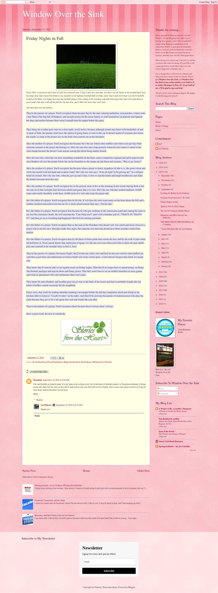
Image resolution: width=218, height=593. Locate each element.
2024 (161, 162)
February (165, 261)
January (164, 266)
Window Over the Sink (63, 14)
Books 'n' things (162, 126)
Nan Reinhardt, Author (169, 418)
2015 (161, 299)
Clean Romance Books (184, 330)
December (165, 175)
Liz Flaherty (46, 405)
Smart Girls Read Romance (171, 441)
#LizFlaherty (86, 362)
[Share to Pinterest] (63, 358)
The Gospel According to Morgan (172, 433)
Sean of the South (166, 431)
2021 (161, 272)
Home (86, 470)
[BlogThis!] (54, 358)
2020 (161, 276)
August (164, 234)
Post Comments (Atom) (43, 476)
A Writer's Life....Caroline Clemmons (175, 408)
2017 (161, 290)
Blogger (131, 587)
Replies (39, 399)
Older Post (143, 470)
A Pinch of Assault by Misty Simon (173, 411)
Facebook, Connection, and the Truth (50, 500)
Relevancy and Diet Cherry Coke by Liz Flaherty (55, 515)
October (164, 184)
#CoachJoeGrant (39, 362)
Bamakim (37, 379)
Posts (161, 388)
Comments (163, 393)
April (163, 252)
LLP (160, 144)
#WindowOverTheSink (102, 362)
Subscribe (109, 570)
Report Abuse (163, 312)
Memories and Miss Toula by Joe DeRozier (174, 216)
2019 (161, 281)
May (163, 248)
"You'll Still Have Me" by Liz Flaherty (176, 228)
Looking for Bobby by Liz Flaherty (175, 193)
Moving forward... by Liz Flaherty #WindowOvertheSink (58, 485)
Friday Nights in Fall (169, 201)
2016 (161, 294)
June (163, 243)
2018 (161, 285)
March (164, 257)
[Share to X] (57, 358)
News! (158, 130)
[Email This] (51, 358)
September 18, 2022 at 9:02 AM (56, 379)
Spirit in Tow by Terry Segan (172, 206)
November (166, 180)
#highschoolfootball (72, 362)
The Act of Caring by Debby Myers (175, 210)
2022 (161, 171)
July (163, 238)
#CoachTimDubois (55, 362)
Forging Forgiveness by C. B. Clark (175, 197)
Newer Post (29, 470)
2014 (161, 303)
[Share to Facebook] (60, 358)
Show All (193, 450)
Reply (35, 393)
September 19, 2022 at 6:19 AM (69, 405)
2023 (161, 167)
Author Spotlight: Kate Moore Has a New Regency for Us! (175, 422)
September (166, 189)
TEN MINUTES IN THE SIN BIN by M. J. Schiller (177, 223)
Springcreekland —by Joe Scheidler (174, 446)
